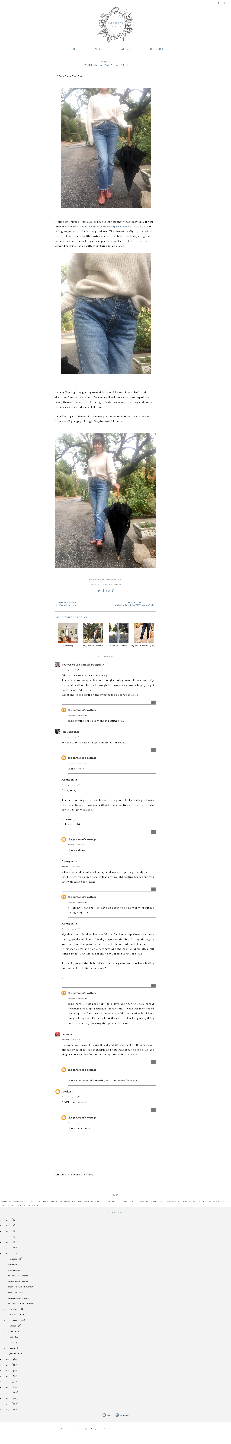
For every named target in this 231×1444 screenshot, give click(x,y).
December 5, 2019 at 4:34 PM (71, 866)
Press (98, 49)
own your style (170, 1201)
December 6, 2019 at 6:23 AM (71, 1097)
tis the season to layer (18, 1281)
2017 (8, 1365)
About (126, 49)
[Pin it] (113, 591)
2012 (8, 1393)
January (13, 1354)
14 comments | (98, 584)
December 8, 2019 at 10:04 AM (77, 998)
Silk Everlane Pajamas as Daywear (22, 1304)
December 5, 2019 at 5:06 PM (71, 929)
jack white (127, 1201)
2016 (8, 1370)
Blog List (156, 49)
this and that (13, 1264)
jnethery (67, 1091)
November (14, 1309)
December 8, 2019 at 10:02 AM (77, 844)
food (97, 1201)
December (13, 1259)
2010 (8, 1404)
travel (18, 1205)
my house (154, 1201)
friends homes (111, 1201)
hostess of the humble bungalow (83, 664)
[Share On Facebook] (103, 591)
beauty (33, 1201)
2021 (8, 1242)
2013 (8, 1387)
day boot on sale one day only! (21, 1287)
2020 (8, 1248)
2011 (8, 1398)
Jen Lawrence (70, 731)
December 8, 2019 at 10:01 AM (77, 715)
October (13, 1315)
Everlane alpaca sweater (18, 1298)
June (11, 1337)
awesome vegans (19, 1201)
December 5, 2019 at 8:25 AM (71, 670)
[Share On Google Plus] (108, 591)
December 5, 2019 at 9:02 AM (71, 737)
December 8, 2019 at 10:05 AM (77, 1123)
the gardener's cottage (82, 710)
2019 (8, 1253)
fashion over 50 (65, 1201)
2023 (8, 1231)
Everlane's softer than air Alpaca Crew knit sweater (111, 226)
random (184, 1201)
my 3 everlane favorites (18, 1276)
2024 (8, 1225)
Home (71, 49)
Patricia (67, 1034)
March (12, 1348)
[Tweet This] (99, 591)
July (11, 1331)
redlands (196, 1201)
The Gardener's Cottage (69, 1429)
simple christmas (15, 1292)
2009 (8, 1409)
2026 (8, 1220)
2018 (8, 1359)
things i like (5, 1205)
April (12, 1343)
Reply (153, 702)
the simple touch (15, 1270)
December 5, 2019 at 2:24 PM (71, 785)
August (13, 1326)
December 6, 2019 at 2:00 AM (71, 1039)
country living (48, 1201)
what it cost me (33, 1205)
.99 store (4, 1201)
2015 (8, 1376)
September (14, 1320)
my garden (140, 1201)
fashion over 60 (113, 584)
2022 (8, 1237)
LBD (89, 1429)
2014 (8, 1382)
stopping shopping (213, 1201)
